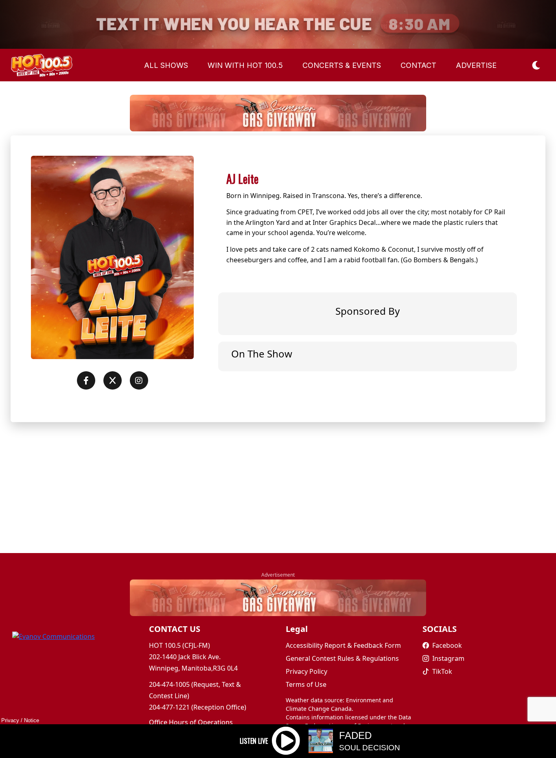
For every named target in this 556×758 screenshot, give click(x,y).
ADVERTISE (476, 65)
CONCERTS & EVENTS (341, 65)
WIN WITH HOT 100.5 (245, 65)
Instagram (448, 658)
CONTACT (418, 65)
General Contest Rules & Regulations (342, 658)
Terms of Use (306, 684)
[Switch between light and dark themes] (536, 65)
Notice (31, 720)
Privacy (10, 720)
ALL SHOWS (166, 65)
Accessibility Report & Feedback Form (343, 645)
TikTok (442, 671)
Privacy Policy (306, 671)
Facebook (447, 645)
